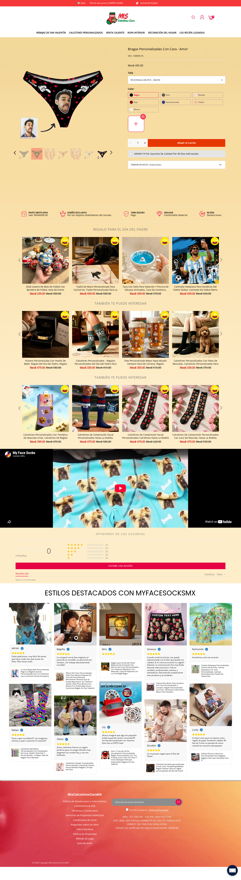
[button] (21, 95)
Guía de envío (84, 843)
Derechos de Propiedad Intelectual (85, 815)
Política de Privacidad (85, 834)
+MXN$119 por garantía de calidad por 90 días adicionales (166, 153)
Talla (130, 72)
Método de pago (85, 838)
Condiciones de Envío (85, 820)
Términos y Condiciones (85, 810)
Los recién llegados (192, 32)
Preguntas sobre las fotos (85, 824)
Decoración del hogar (162, 32)
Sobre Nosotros (84, 829)
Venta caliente (115, 32)
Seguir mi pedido (149, 3)
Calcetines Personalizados (86, 32)
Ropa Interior (136, 32)
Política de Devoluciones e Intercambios (85, 801)
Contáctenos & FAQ (84, 805)
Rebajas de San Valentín (51, 32)
